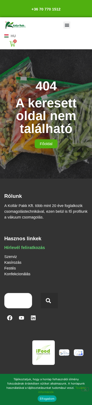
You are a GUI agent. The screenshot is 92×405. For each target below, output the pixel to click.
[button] (66, 25)
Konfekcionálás (17, 274)
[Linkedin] (33, 318)
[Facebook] (9, 318)
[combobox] (18, 300)
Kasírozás (12, 262)
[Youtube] (21, 318)
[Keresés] (49, 300)
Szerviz (10, 257)
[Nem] (85, 389)
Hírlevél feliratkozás (24, 247)
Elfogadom (47, 398)
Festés (10, 268)
